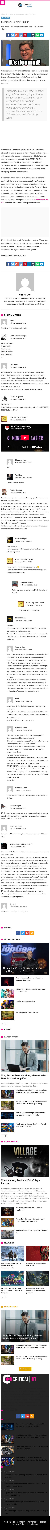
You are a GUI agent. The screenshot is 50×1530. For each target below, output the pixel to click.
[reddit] (21, 35)
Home (3, 14)
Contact (21, 1521)
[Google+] (27, 933)
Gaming (10, 14)
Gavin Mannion (16, 490)
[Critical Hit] (25, 3)
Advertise (33, 1521)
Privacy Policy (19, 1524)
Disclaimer (33, 1524)
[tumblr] (33, 35)
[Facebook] (18, 933)
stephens (6, 26)
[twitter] (13, 35)
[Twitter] (23, 933)
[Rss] (32, 933)
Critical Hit (9, 1521)
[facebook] (8, 35)
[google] (17, 35)
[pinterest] (25, 35)
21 (5, 29)
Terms (43, 1521)
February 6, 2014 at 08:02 (18, 323)
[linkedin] (29, 35)
